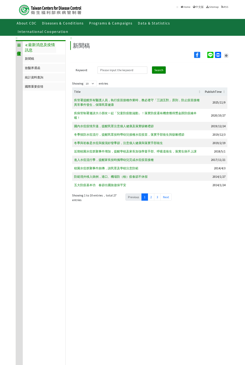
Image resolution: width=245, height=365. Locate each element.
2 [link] (151, 197)
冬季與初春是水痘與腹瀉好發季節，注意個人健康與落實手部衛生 (118, 143)
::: (16, 38)
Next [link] (166, 197)
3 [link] (157, 197)
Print (218, 55)
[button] (199, 91)
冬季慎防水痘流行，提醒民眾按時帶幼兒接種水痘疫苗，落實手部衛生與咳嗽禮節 (129, 134)
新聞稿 (29, 58)
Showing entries (90, 83)
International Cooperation (43, 31)
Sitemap (214, 7)
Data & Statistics (154, 23)
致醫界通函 (32, 68)
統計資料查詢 (34, 77)
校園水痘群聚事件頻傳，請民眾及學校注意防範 (106, 168)
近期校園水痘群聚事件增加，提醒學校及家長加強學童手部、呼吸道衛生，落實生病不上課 (135, 151)
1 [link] (144, 197)
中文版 (200, 7)
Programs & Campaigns (110, 23)
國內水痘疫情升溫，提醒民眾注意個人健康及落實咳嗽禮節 (114, 126)
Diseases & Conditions (63, 23)
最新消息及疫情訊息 (40, 47)
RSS (226, 7)
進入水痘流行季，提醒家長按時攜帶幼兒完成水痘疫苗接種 (114, 160)
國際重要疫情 (34, 86)
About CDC (27, 23)
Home (187, 7)
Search (158, 70)
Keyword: (81, 70)
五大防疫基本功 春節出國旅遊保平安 (100, 185)
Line (211, 55)
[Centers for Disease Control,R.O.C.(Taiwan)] (50, 9)
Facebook (200, 55)
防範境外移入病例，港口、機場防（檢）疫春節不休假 (111, 176)
